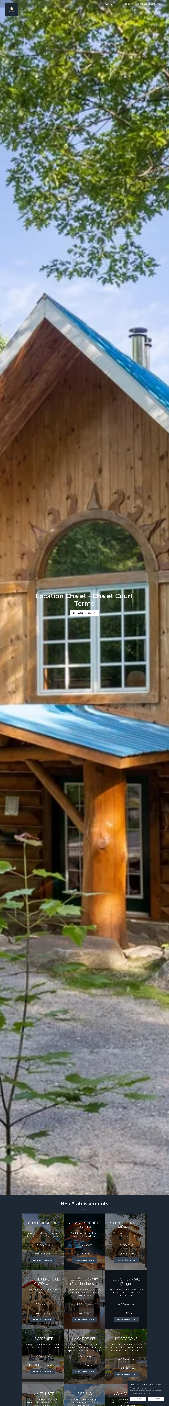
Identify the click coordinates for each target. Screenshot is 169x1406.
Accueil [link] (108, 4)
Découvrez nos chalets (84, 613)
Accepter (156, 1399)
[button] (125, 4)
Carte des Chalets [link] (146, 4)
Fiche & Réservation (42, 1260)
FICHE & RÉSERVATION (84, 1372)
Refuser (138, 1399)
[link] (11, 3)
